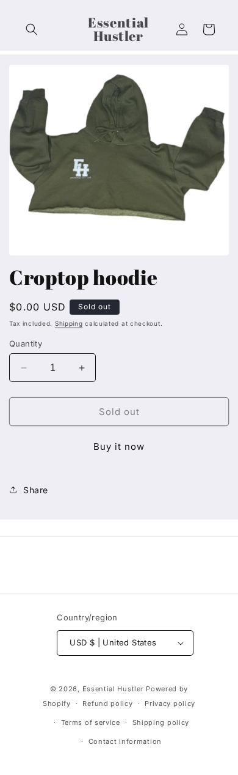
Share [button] (35, 490)
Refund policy (107, 703)
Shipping (69, 323)
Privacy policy (170, 703)
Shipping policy (161, 722)
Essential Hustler (114, 689)
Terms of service (90, 722)
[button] (31, 29)
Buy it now (119, 446)
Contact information (125, 741)
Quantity (25, 343)
